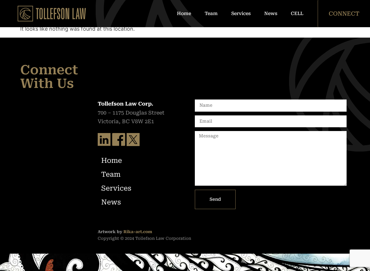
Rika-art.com (137, 231)
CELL (297, 13)
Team (211, 13)
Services (241, 13)
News (270, 13)
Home (184, 13)
